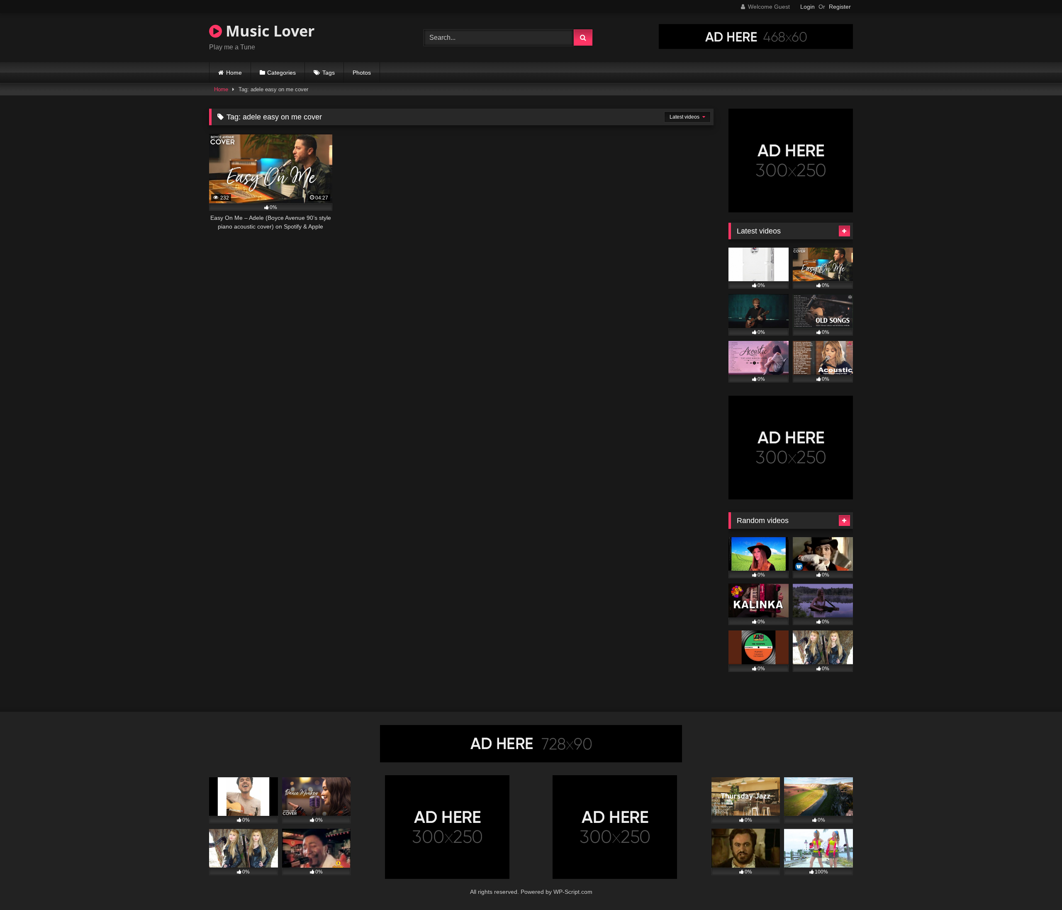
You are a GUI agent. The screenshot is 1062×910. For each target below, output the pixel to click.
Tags (328, 72)
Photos (362, 72)
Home (234, 72)
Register (840, 6)
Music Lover (268, 31)
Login (807, 6)
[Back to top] (1036, 885)
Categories (281, 72)
